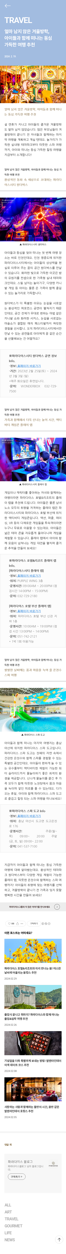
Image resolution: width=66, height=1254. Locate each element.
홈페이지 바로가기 (29, 366)
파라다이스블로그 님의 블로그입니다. (25, 1167)
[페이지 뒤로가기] (7, 6)
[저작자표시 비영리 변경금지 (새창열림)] (46, 923)
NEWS (10, 1240)
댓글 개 (8, 1144)
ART (8, 1212)
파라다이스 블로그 (20, 1161)
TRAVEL (18, 20)
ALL (8, 1205)
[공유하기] (17, 923)
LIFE (8, 1233)
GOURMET (14, 1226)
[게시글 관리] (22, 923)
